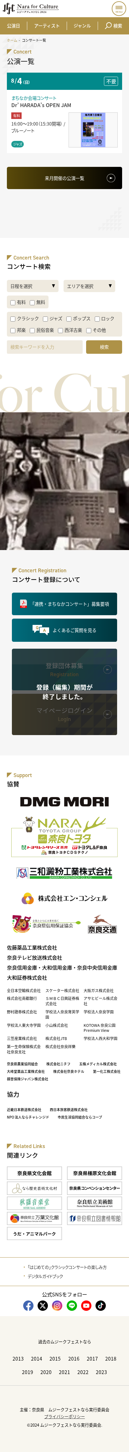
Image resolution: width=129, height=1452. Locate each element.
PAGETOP (119, 1442)
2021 (64, 1371)
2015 (55, 1358)
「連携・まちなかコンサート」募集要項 (69, 603)
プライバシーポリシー (64, 1416)
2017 (92, 1358)
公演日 (13, 25)
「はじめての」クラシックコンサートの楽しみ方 (67, 1267)
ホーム (12, 40)
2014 (36, 1358)
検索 (117, 25)
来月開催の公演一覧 (64, 178)
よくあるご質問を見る (74, 630)
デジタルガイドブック (45, 1276)
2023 (101, 1371)
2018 (110, 1358)
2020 (46, 1371)
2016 (74, 1358)
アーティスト (47, 25)
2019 (27, 1371)
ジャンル (82, 25)
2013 (18, 1358)
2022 (83, 1371)
